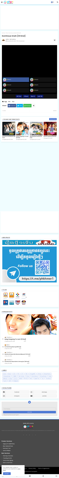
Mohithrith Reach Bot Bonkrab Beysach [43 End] (17, 354)
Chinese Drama (47, 373)
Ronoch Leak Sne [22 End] (50, 136)
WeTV (10, 381)
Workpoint (15, 381)
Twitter (20, 105)
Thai (7, 33)
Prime (31, 378)
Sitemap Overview (8, 456)
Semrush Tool (6, 448)
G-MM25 (15, 376)
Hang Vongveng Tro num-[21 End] (22, 137)
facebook (16, 392)
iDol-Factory (21, 376)
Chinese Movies (6, 376)
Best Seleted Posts (8, 446)
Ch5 (18, 373)
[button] (57, 2)
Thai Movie (48, 378)
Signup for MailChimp (9, 444)
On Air (15, 378)
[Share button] (33, 105)
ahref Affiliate (6, 450)
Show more (53, 119)
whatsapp (44, 392)
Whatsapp (28, 105)
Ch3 (9, 101)
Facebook (12, 105)
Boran (9, 373)
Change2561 (32, 373)
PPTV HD (26, 378)
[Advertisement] (29, 17)
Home (3, 33)
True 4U (5, 381)
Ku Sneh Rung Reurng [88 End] (13, 347)
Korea (50, 376)
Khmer (27, 376)
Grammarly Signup (8, 460)
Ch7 (22, 373)
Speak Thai (36, 378)
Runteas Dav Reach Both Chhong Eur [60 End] (17, 361)
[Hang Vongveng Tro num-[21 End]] (29, 324)
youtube (44, 396)
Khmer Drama (34, 376)
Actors (4, 373)
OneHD (20, 378)
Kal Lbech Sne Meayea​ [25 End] (8, 137)
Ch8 (26, 373)
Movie (10, 378)
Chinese (39, 373)
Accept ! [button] (7, 473)
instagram (16, 396)
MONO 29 (5, 378)
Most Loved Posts (7, 462)
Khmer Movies (43, 376)
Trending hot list (7, 458)
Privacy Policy (32, 468)
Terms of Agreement (43, 468)
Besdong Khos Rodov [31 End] (36, 137)
